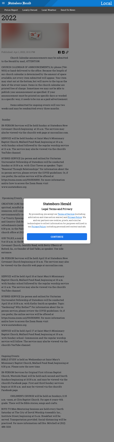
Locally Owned (29, 10)
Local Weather (49, 10)
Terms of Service (66, 214)
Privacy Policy (75, 217)
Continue (57, 236)
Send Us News (68, 10)
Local (106, 3)
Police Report (11, 10)
